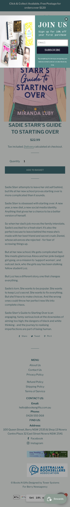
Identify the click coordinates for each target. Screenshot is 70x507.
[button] (66, 19)
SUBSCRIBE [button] (52, 50)
